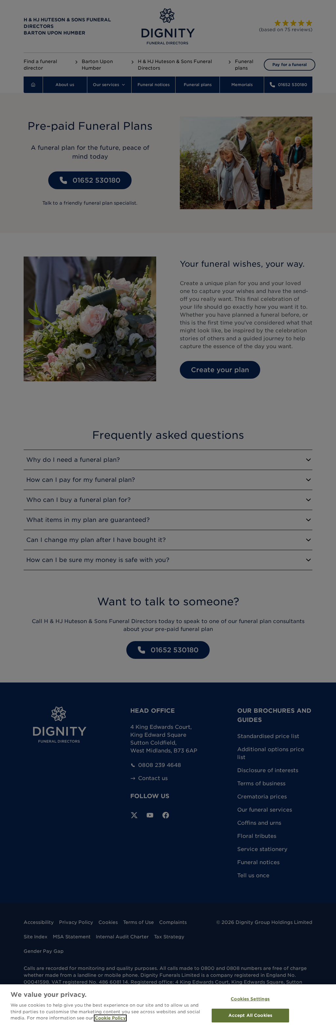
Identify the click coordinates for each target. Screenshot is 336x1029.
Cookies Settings (250, 998)
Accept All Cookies (250, 1015)
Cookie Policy (110, 1018)
